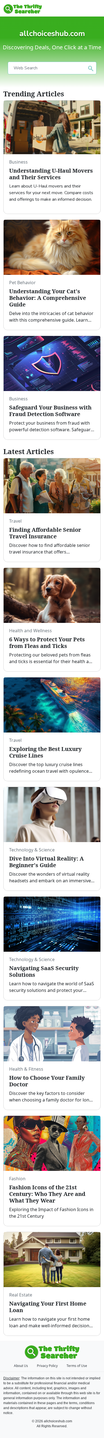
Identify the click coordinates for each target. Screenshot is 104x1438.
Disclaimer (11, 1378)
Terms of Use (77, 1365)
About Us (21, 1365)
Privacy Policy (47, 1365)
